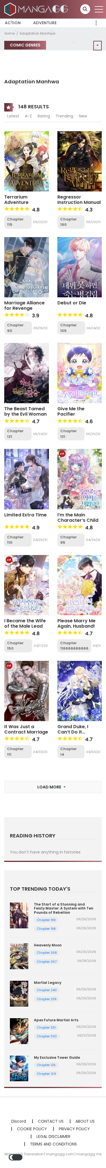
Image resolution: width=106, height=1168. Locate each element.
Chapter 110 (15, 539)
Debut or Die (71, 303)
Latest (13, 116)
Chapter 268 (47, 952)
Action (13, 23)
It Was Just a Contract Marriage (26, 729)
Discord (18, 1121)
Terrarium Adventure (16, 200)
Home (10, 33)
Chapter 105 (68, 327)
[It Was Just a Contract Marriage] (26, 691)
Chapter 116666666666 (74, 645)
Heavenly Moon (48, 945)
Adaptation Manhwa (37, 33)
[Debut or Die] (79, 267)
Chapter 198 (46, 928)
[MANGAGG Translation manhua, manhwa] (37, 9)
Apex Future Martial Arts (56, 1020)
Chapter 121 (15, 433)
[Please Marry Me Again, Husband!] (79, 585)
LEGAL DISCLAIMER (53, 1136)
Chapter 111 (15, 751)
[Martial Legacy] (19, 993)
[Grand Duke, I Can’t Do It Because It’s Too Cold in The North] (79, 691)
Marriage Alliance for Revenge (24, 305)
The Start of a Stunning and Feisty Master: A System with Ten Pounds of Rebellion (63, 908)
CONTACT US (51, 1121)
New (83, 116)
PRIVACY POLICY (74, 1129)
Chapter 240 (47, 990)
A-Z (28, 116)
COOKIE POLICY (32, 1129)
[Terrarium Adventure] (26, 161)
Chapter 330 (47, 1036)
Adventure (45, 23)
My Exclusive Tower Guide (57, 1057)
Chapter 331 (46, 1027)
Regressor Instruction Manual (79, 200)
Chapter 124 (46, 1073)
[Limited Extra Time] (26, 479)
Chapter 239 (47, 999)
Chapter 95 (68, 539)
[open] (99, 9)
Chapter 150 (15, 645)
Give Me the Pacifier (71, 411)
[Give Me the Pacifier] (79, 373)
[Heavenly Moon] (19, 956)
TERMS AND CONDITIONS (53, 1144)
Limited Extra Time (25, 515)
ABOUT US (85, 1121)
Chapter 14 (68, 751)
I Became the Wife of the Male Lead (25, 623)
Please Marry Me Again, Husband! (76, 623)
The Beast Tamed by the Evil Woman (25, 411)
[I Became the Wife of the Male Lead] (26, 585)
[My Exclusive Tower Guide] (19, 1068)
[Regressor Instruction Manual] (79, 161)
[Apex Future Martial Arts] (19, 1030)
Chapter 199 (46, 920)
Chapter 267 (47, 961)
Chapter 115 (15, 222)
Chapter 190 (68, 222)
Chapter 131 (68, 433)
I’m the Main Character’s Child (77, 517)
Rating (44, 116)
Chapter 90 (15, 327)
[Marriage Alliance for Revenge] (26, 267)
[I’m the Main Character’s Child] (79, 479)
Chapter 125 (46, 1065)
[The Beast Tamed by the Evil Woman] (26, 373)
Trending (64, 116)
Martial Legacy (47, 982)
